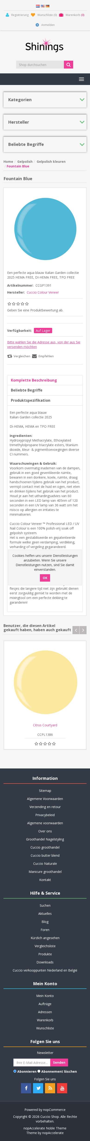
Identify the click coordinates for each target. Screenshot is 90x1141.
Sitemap (45, 790)
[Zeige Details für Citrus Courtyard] (45, 682)
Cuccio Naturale (45, 863)
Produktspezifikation (30, 400)
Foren (45, 930)
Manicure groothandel (45, 871)
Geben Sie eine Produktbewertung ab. (35, 310)
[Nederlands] (38, 5)
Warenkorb (45, 1020)
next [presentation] (83, 630)
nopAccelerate (53, 1133)
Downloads (45, 962)
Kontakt (45, 880)
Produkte (45, 954)
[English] (43, 5)
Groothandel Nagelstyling (45, 839)
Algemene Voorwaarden (45, 798)
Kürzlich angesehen (45, 938)
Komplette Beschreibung (34, 380)
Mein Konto (45, 996)
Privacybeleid (45, 815)
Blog (45, 921)
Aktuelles (45, 913)
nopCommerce (54, 1109)
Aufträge (45, 1004)
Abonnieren (26, 1071)
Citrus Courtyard (45, 725)
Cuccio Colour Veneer (43, 292)
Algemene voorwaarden (45, 823)
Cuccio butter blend (45, 855)
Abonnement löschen (59, 1071)
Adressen (45, 1012)
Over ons (45, 831)
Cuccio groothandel (45, 847)
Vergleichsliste (45, 946)
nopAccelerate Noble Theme (45, 1128)
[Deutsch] (47, 5)
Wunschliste (45, 1028)
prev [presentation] (75, 630)
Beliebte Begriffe (26, 390)
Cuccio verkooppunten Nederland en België (45, 970)
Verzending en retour (45, 807)
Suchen (45, 905)
